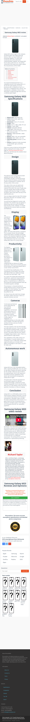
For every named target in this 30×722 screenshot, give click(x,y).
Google (22, 556)
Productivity (11, 74)
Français (22, 717)
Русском (4, 718)
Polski (18, 718)
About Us (7, 670)
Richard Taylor (11, 36)
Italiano (10, 718)
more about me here (16, 477)
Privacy (6, 679)
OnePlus (5, 559)
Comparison (6, 690)
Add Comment (15, 497)
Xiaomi (22, 553)
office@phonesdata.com (9, 712)
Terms (6, 676)
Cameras (10, 76)
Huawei (5, 556)
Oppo (4, 562)
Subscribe (25, 571)
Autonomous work (12, 77)
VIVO (21, 559)
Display (9, 73)
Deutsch (18, 717)
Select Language (5, 717)
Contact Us (7, 673)
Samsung (14, 553)
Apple (4, 553)
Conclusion (10, 78)
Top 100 (5, 696)
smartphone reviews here (14, 478)
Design (9, 71)
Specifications (11, 70)
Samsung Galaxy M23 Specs (16, 150)
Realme (13, 559)
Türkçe (7, 718)
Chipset (5, 693)
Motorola (14, 556)
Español (15, 717)
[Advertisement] (15, 15)
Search (4, 699)
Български (22, 718)
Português (15, 718)
